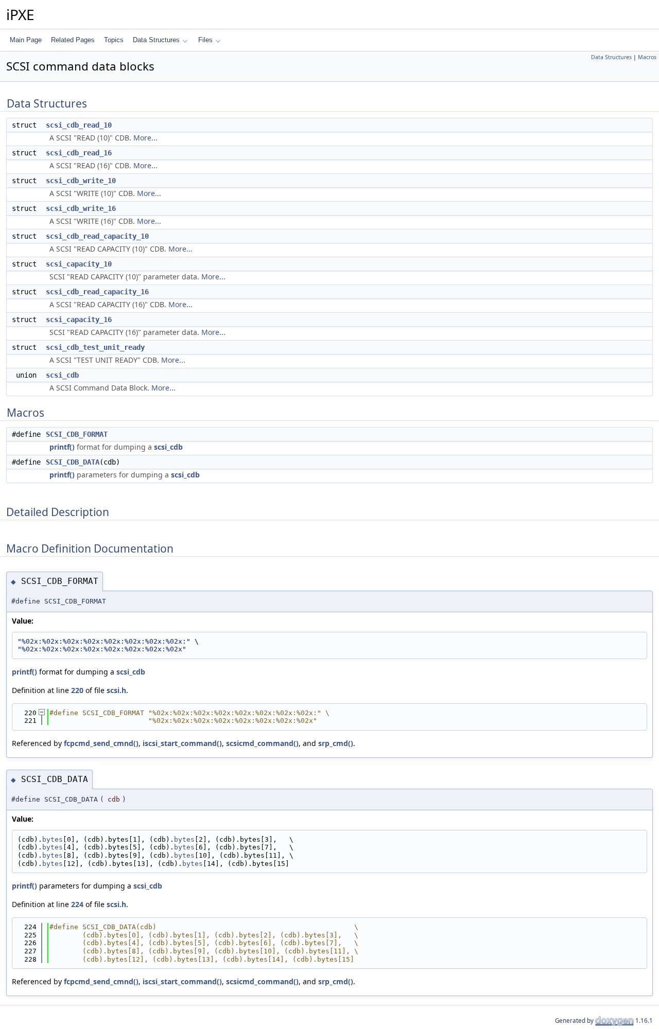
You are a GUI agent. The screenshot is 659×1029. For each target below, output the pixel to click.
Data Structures (156, 40)
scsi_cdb (62, 375)
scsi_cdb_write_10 (81, 180)
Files (205, 40)
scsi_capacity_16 (79, 319)
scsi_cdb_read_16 (79, 153)
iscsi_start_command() (182, 743)
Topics (114, 40)
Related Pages (73, 40)
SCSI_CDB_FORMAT (77, 434)
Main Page (26, 40)
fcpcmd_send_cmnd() (101, 743)
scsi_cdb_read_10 (79, 125)
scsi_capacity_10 (79, 264)
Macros (647, 57)
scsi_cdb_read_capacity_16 (97, 292)
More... (145, 138)
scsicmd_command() (262, 743)
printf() (62, 447)
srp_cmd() (335, 743)
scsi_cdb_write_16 (81, 208)
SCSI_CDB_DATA (72, 462)
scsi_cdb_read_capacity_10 (97, 236)
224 (77, 904)
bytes (52, 839)
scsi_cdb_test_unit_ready (95, 347)
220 (77, 690)
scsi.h (116, 690)
